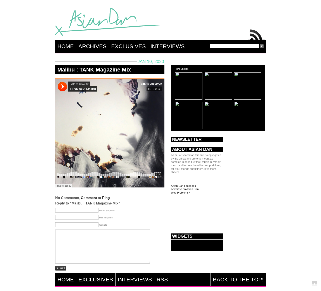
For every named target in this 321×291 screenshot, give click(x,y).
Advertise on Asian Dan (185, 189)
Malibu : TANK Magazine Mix (94, 69)
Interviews (167, 46)
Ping (106, 198)
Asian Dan (109, 23)
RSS (256, 33)
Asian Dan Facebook (183, 185)
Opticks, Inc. (314, 284)
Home (65, 46)
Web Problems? (180, 192)
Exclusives (128, 46)
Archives (92, 46)
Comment (89, 198)
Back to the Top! (238, 279)
